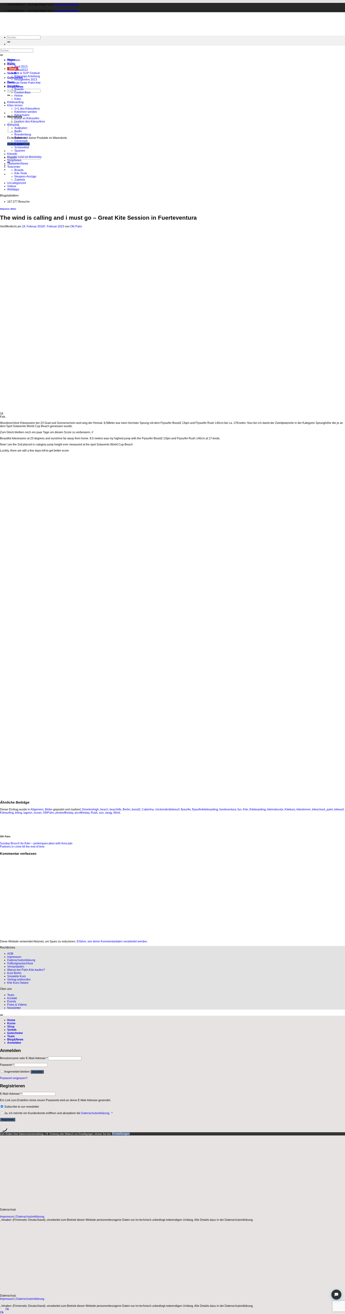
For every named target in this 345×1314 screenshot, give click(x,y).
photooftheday (64, 812)
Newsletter (14, 1007)
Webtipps (13, 189)
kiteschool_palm (322, 809)
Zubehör (19, 179)
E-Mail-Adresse (11, 1093)
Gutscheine (15, 1033)
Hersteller (13, 85)
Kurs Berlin (14, 973)
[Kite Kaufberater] (336, 1295)
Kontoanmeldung (66, 4)
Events (11, 1001)
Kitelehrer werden (25, 111)
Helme (18, 95)
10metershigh (90, 809)
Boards (19, 89)
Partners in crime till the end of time (22, 846)
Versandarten (15, 966)
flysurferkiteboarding (205, 809)
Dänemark (21, 140)
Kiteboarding (15, 102)
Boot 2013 (20, 66)
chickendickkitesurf (167, 809)
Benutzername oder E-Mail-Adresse (23, 1058)
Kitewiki (12, 153)
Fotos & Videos (17, 1004)
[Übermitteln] (8, 95)
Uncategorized (16, 182)
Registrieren (7, 1119)
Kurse (11, 1023)
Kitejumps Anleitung (27, 76)
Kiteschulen (21, 115)
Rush (94, 812)
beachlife (115, 809)
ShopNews (14, 160)
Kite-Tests (20, 173)
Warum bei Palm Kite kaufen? (26, 969)
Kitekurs (290, 809)
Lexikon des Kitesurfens (29, 121)
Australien (20, 127)
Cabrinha (148, 809)
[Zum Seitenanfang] (1, 1014)
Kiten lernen (15, 105)
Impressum (14, 956)
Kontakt (12, 998)
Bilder (11, 63)
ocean (38, 812)
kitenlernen (303, 809)
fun (240, 809)
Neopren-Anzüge (25, 176)
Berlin (126, 809)
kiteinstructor (275, 809)
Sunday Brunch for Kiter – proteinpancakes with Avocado (36, 843)
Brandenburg (22, 134)
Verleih (12, 1029)
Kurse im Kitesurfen (26, 118)
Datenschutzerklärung (21, 960)
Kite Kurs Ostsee (18, 982)
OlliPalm (48, 812)
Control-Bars (22, 92)
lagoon (27, 812)
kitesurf (339, 809)
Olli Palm (76, 226)
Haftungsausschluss (20, 963)
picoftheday (82, 812)
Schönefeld (21, 147)
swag (108, 812)
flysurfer (186, 809)
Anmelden (37, 1071)
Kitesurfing (7, 812)
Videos (11, 186)
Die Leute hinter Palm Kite (24, 82)
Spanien (19, 150)
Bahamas (20, 137)
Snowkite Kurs (16, 976)
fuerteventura (227, 809)
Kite (245, 809)
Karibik (18, 144)
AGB (10, 953)
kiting (18, 812)
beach (104, 809)
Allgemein (13, 60)
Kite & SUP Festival (27, 73)
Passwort (7, 1064)
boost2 (136, 809)
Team (10, 994)
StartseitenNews (17, 163)
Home (11, 1020)
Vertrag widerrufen (19, 979)
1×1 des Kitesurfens (27, 108)
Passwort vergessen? (13, 1078)
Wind (116, 812)
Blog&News (15, 1039)
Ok (7, 1309)
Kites (17, 98)
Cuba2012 (21, 69)
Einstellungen (121, 1133)
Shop (12, 68)
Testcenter (13, 166)
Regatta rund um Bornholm (24, 157)
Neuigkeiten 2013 (25, 79)
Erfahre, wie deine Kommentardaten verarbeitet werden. (112, 941)
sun (101, 812)
